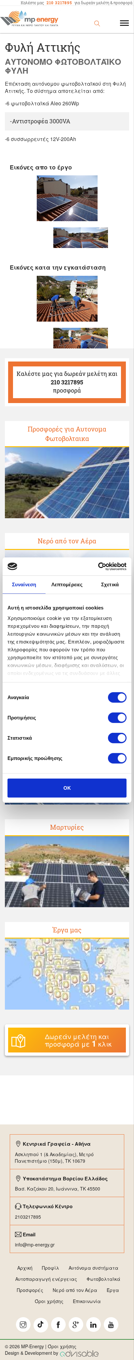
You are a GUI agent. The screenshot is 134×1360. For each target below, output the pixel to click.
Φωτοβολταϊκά (103, 1279)
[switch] (117, 718)
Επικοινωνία (87, 1301)
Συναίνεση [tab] (24, 584)
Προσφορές (30, 1290)
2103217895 (28, 1216)
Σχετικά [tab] (110, 584)
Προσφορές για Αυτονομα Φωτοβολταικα (67, 434)
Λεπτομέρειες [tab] (67, 584)
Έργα (113, 1290)
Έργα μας (67, 930)
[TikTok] (41, 1325)
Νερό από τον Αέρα (67, 541)
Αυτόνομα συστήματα (93, 1267)
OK (67, 788)
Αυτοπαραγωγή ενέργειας (46, 1279)
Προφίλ (50, 1267)
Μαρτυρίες (67, 827)
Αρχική (25, 1267)
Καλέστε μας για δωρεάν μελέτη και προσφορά (67, 382)
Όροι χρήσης (49, 1301)
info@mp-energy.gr (35, 1244)
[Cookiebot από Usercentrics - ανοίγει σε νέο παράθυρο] (98, 566)
